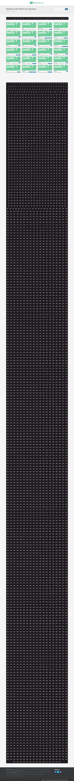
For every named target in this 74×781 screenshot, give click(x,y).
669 (65, 165)
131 (28, 97)
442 (17, 138)
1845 (17, 330)
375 (65, 127)
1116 (56, 224)
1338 (37, 257)
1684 (50, 306)
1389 (17, 265)
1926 (34, 341)
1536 (63, 284)
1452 (37, 273)
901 (8, 197)
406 (34, 132)
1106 (24, 224)
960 (56, 203)
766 (42, 178)
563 (62, 151)
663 (48, 165)
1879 (66, 333)
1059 (56, 216)
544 (8, 151)
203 (54, 105)
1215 (8, 241)
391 (51, 129)
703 (42, 170)
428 (37, 135)
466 (25, 140)
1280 (34, 249)
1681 (40, 306)
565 (8, 154)
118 (51, 94)
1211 (56, 238)
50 (60, 86)
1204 (34, 238)
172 (25, 102)
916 (51, 197)
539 (54, 148)
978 (48, 205)
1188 (43, 235)
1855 (50, 330)
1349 (11, 260)
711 (65, 170)
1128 (34, 227)
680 (37, 167)
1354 (27, 260)
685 (51, 167)
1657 (24, 303)
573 (31, 154)
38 (32, 86)
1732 (21, 314)
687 (56, 167)
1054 (40, 216)
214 (25, 108)
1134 (53, 227)
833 (54, 186)
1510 (40, 281)
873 (48, 192)
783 (31, 181)
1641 (34, 300)
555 (39, 151)
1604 (37, 295)
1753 (27, 317)
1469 (30, 276)
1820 (60, 325)
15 (37, 83)
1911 (47, 338)
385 (34, 129)
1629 (56, 298)
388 (42, 129)
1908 (37, 338)
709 (59, 170)
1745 (63, 314)
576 (39, 154)
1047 (17, 216)
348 (48, 124)
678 (31, 167)
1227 (47, 241)
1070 (30, 219)
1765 (66, 317)
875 (54, 192)
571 (25, 154)
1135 (56, 227)
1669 (63, 303)
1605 (40, 295)
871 (42, 192)
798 (14, 184)
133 (34, 97)
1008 (14, 211)
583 (59, 154)
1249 (56, 243)
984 (65, 205)
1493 (47, 279)
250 (8, 113)
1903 (21, 338)
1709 (8, 311)
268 (59, 113)
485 (20, 143)
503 (11, 146)
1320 (40, 254)
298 (25, 119)
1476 (53, 276)
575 (37, 154)
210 (14, 108)
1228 (50, 241)
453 (48, 138)
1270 (63, 246)
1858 (60, 330)
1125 (24, 227)
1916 (63, 338)
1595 (8, 295)
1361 (50, 260)
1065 (14, 219)
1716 (30, 311)
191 (20, 105)
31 (15, 86)
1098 (60, 222)
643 (51, 162)
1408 (17, 268)
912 (39, 197)
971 (28, 205)
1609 (53, 295)
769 (51, 178)
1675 (21, 306)
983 (62, 205)
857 (62, 189)
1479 (63, 276)
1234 (8, 243)
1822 (66, 325)
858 (65, 189)
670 (8, 167)
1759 (47, 317)
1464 (14, 276)
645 (56, 162)
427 (34, 135)
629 (11, 162)
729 (56, 173)
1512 (47, 281)
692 (11, 170)
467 (28, 140)
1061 (63, 216)
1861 (8, 333)
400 (17, 132)
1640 (30, 300)
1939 (14, 344)
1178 (11, 235)
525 (14, 148)
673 (17, 167)
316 (17, 121)
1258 (24, 246)
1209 (50, 238)
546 (14, 151)
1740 (47, 314)
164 (62, 100)
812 (54, 184)
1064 (11, 219)
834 (56, 186)
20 (49, 83)
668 (62, 165)
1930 (47, 341)
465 (23, 140)
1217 (14, 241)
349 (51, 124)
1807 (17, 325)
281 (37, 116)
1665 (50, 303)
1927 (37, 341)
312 (65, 119)
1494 (50, 279)
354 (65, 124)
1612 (63, 295)
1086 (21, 222)
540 (56, 148)
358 (17, 127)
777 (14, 181)
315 (14, 121)
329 (54, 121)
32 (17, 86)
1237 (17, 243)
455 (54, 138)
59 (22, 89)
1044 (8, 216)
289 (59, 116)
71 (51, 89)
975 (39, 205)
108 (23, 94)
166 (8, 102)
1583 (30, 292)
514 (42, 146)
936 (48, 200)
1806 (14, 325)
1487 (27, 279)
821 (20, 186)
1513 (50, 281)
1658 (27, 303)
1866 (24, 333)
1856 (53, 330)
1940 (17, 344)
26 (63, 83)
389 (45, 129)
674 (20, 167)
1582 (27, 292)
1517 (63, 281)
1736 (34, 314)
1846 (21, 330)
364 (34, 127)
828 (39, 186)
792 (56, 181)
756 (14, 178)
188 (11, 105)
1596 (11, 295)
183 (56, 102)
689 (62, 167)
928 (25, 200)
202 (51, 105)
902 (11, 197)
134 (37, 97)
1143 (21, 230)
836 (62, 186)
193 (25, 105)
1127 (30, 227)
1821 (63, 325)
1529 (40, 284)
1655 (17, 303)
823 (25, 186)
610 (17, 159)
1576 (8, 292)
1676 (24, 306)
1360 (47, 260)
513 (39, 146)
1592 (60, 292)
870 (39, 192)
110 (28, 94)
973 (34, 205)
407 (37, 132)
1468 (27, 276)
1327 (63, 254)
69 (46, 89)
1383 (60, 262)
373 (59, 127)
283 (42, 116)
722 (37, 173)
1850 (34, 330)
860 (11, 192)
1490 (37, 279)
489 (31, 143)
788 (45, 181)
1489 (34, 279)
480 (65, 140)
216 (31, 108)
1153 (53, 230)
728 (54, 173)
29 (10, 86)
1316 (27, 254)
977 (45, 205)
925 (17, 200)
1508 (34, 281)
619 (42, 159)
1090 (34, 222)
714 (14, 173)
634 (25, 162)
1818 (53, 325)
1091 (37, 222)
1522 (17, 284)
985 (7, 208)
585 (65, 154)
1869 (34, 333)
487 (25, 143)
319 (25, 121)
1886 (27, 336)
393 (56, 129)
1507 (30, 281)
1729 (11, 314)
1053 (37, 216)
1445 (14, 273)
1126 (27, 227)
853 (51, 189)
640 (42, 162)
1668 (60, 303)
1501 (11, 281)
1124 (21, 227)
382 (25, 129)
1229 (53, 241)
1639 (27, 300)
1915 (60, 338)
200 (45, 105)
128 (20, 97)
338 (20, 124)
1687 (60, 306)
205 (59, 105)
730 (59, 173)
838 (8, 189)
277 (25, 116)
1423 (66, 268)
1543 (24, 287)
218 (37, 108)
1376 (37, 262)
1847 (24, 330)
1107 (27, 224)
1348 (8, 260)
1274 (14, 249)
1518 (66, 281)
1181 (21, 235)
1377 (40, 262)
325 (42, 121)
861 (14, 192)
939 (56, 200)
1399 (50, 265)
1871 (40, 333)
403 (25, 132)
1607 (47, 295)
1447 (21, 273)
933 (39, 200)
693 (14, 170)
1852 (40, 330)
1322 (47, 254)
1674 (17, 306)
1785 (8, 322)
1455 (47, 273)
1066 (17, 219)
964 (8, 205)
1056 (47, 216)
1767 (11, 319)
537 (48, 148)
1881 (11, 336)
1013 (30, 211)
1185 (34, 235)
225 (56, 108)
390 (48, 129)
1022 (60, 211)
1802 (63, 322)
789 (48, 181)
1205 (37, 238)
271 (8, 116)
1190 (50, 235)
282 (39, 116)
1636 (17, 300)
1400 (53, 265)
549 (23, 151)
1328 (66, 254)
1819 (56, 325)
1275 (17, 249)
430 (42, 135)
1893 (50, 336)
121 (59, 94)
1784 (66, 319)
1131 (43, 227)
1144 (24, 230)
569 (20, 154)
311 (62, 119)
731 (62, 173)
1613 (66, 295)
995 (35, 208)
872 (45, 192)
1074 (43, 219)
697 (25, 170)
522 (65, 146)
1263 (40, 246)
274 (17, 116)
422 (20, 135)
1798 (50, 322)
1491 (40, 279)
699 (31, 170)
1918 (8, 341)
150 (23, 100)
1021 (56, 211)
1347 (66, 257)
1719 (40, 311)
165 (65, 100)
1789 (21, 322)
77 (65, 89)
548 (20, 151)
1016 (40, 211)
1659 (30, 303)
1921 (17, 341)
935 (45, 200)
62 (29, 89)
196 (34, 105)
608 (11, 159)
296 (20, 119)
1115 (53, 224)
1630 (60, 298)
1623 (37, 298)
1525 (27, 284)
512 (37, 146)
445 (25, 138)
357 (14, 127)
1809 (24, 325)
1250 (60, 243)
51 (63, 86)
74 (58, 89)
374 (62, 127)
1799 (53, 322)
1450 (30, 273)
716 (20, 173)
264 (48, 113)
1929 (43, 341)
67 (41, 89)
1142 (17, 230)
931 (34, 200)
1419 (53, 268)
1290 (66, 249)
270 (65, 113)
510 (31, 146)
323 (37, 121)
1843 (11, 330)
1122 (14, 227)
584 (62, 154)
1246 (47, 243)
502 (8, 146)
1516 (60, 281)
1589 (50, 292)
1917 (66, 338)
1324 (53, 254)
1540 (14, 287)
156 (39, 100)
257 (28, 113)
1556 (66, 287)
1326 (60, 254)
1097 (56, 222)
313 (8, 121)
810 (48, 184)
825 (31, 186)
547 (17, 151)
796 (8, 184)
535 (42, 148)
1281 (37, 249)
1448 (24, 273)
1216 (11, 241)
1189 (47, 235)
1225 (40, 241)
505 (17, 146)
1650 (63, 300)
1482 (11, 279)
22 (54, 83)
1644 (43, 300)
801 (23, 184)
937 (51, 200)
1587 (43, 292)
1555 (63, 287)
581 (54, 154)
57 (17, 89)
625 (59, 159)
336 (14, 124)
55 (13, 89)
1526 (30, 284)
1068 (24, 219)
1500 (8, 281)
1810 (27, 325)
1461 (66, 273)
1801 (60, 322)
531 (31, 148)
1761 (53, 317)
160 (51, 100)
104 (11, 94)
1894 (53, 336)
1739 (43, 314)
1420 (56, 268)
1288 (60, 249)
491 (37, 143)
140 (54, 97)
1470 (34, 276)
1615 (11, 298)
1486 (24, 279)
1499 (66, 279)
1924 (27, 341)
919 (59, 197)
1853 (43, 330)
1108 (30, 224)
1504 (21, 281)
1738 (40, 314)
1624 (40, 298)
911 (37, 197)
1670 (66, 303)
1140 (11, 230)
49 (58, 86)
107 (20, 94)
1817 (50, 325)
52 (65, 86)
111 (31, 94)
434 (54, 135)
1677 (27, 306)
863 (20, 192)
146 (11, 100)
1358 (40, 260)
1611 (60, 295)
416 (62, 132)
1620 (27, 298)
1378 (43, 262)
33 (20, 86)
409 (42, 132)
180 (48, 102)
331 (59, 121)
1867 (27, 333)
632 (20, 162)
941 (62, 200)
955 (42, 203)
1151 (47, 230)
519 (56, 146)
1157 (66, 230)
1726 (63, 311)
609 (14, 159)
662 (45, 165)
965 (11, 205)
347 (45, 124)
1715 (27, 311)
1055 (43, 216)
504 (14, 146)
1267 (53, 246)
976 (42, 205)
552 (31, 151)
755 (11, 178)
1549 (43, 287)
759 (23, 178)
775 (8, 181)
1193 (60, 235)
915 (48, 197)
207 (65, 105)
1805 (11, 325)
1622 (34, 298)
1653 (11, 303)
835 (59, 186)
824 (28, 186)
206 (62, 105)
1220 (24, 241)
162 (56, 100)
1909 (40, 338)
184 (59, 102)
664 (51, 165)
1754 (30, 317)
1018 (47, 211)
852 (48, 189)
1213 (63, 238)
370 (51, 127)
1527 (34, 284)
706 (51, 170)
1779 (50, 319)
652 (17, 165)
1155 (60, 230)
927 (23, 200)
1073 (40, 219)
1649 (60, 300)
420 (14, 135)
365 (37, 127)
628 (8, 162)
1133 (50, 227)
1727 (66, 311)
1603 (34, 295)
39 (34, 86)
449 (37, 138)
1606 (43, 295)
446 (28, 138)
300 (31, 119)
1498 (63, 279)
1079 (60, 219)
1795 (40, 322)
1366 (66, 260)
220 (42, 108)
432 (48, 135)
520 (59, 146)
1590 (53, 292)
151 (25, 100)
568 (17, 154)
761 (28, 178)
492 (39, 143)
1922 (21, 341)
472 (42, 140)
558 (48, 151)
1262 (37, 246)
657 (31, 165)
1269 (60, 246)
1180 (17, 235)
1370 (17, 262)
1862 (11, 333)
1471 (37, 276)
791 (54, 181)
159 (48, 100)
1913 (53, 338)
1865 (21, 333)
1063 (8, 219)
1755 (34, 317)
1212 (60, 238)
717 (23, 173)
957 (48, 203)
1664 (47, 303)
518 (54, 146)
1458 (56, 273)
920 (62, 197)
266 (54, 113)
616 (34, 159)
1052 (34, 216)
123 (65, 94)
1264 (43, 246)
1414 (37, 268)
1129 (37, 227)
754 (8, 178)
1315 (24, 254)
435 (56, 135)
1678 (30, 306)
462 (14, 140)
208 (8, 108)
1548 (40, 287)
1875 (53, 333)
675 (23, 167)
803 (28, 184)
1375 (34, 262)
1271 (66, 246)
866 (28, 192)
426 (31, 135)
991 (24, 208)
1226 (43, 241)
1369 (14, 262)
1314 (21, 254)
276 (23, 116)
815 (62, 184)
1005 (66, 208)
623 (54, 159)
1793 (34, 322)
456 (56, 138)
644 (54, 162)
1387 (11, 265)
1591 (56, 292)
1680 (37, 306)
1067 (21, 219)
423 (23, 135)
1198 (14, 238)
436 (59, 135)
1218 (17, 241)
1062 (66, 216)
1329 (8, 257)
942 (65, 200)
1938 (11, 344)
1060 (60, 216)
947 (20, 203)
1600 (24, 295)
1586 (40, 292)
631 (17, 162)
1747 (8, 317)
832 (51, 186)
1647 (53, 300)
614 (28, 159)
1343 (53, 257)
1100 (66, 222)
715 (17, 173)
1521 (14, 284)
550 (25, 151)
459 (65, 138)
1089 (30, 222)
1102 (11, 224)
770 (54, 178)
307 (51, 119)
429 (39, 135)
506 (20, 146)
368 (45, 127)
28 (8, 86)
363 (31, 127)
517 (51, 146)
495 (48, 143)
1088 (27, 222)
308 (54, 119)
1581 (24, 292)
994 (33, 208)
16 (39, 83)
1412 (30, 268)
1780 (53, 319)
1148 (37, 230)
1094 (47, 222)
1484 (17, 279)
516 (48, 146)
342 (31, 124)
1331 (14, 257)
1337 (34, 257)
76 (63, 89)
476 (54, 140)
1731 (17, 314)
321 (31, 121)
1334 (24, 257)
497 (54, 143)
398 (11, 132)
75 (60, 89)
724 (42, 173)
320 (28, 121)
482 (11, 143)
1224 (37, 241)
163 (59, 100)
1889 (37, 336)
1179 (14, 235)
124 (8, 97)
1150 (43, 230)
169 (17, 102)
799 (17, 184)
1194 (63, 235)
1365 (63, 260)
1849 (30, 330)
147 (14, 100)
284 (45, 116)
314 (11, 121)
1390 (21, 265)
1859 (63, 330)
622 (51, 159)
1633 (8, 300)
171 (23, 102)
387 (39, 129)
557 (45, 151)
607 (8, 159)
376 (8, 129)
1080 (63, 219)
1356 (34, 260)
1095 (50, 222)
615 (31, 159)
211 (17, 108)
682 (42, 167)
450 (39, 138)
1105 (21, 224)
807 (39, 184)
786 (39, 181)
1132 (47, 227)
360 (23, 127)
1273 (11, 249)
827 (37, 186)
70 (48, 89)
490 (34, 143)
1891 (43, 336)
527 (20, 148)
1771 (24, 319)
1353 (24, 260)
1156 (63, 230)
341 (28, 124)
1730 (14, 314)
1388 (14, 265)
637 (34, 162)
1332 (17, 257)
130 (25, 97)
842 (20, 189)
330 (56, 121)
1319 (37, 254)
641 (45, 162)
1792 (30, 322)
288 (56, 116)
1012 (27, 211)
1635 (14, 300)
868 (34, 192)
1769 (17, 319)
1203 (30, 238)
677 (28, 167)
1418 (50, 268)
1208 (47, 238)
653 (20, 165)
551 (28, 151)
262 (42, 113)
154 (34, 100)
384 (31, 129)
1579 (17, 292)
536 (45, 148)
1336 (30, 257)
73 (56, 89)
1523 (21, 284)
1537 (66, 284)
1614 (8, 298)
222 (48, 108)
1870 (37, 333)
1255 (14, 246)
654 (23, 165)
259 (34, 113)
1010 (21, 211)
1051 (30, 216)
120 (56, 94)
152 (28, 100)
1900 (11, 338)
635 (28, 162)
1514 (53, 281)
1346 (63, 257)
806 (37, 184)
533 (37, 148)
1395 (37, 265)
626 (62, 159)
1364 (60, 260)
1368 (11, 262)
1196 (8, 238)
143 (62, 97)
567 (14, 154)
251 (11, 113)
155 (37, 100)
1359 (43, 260)
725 (45, 173)
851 (45, 189)
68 (44, 89)
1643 (40, 300)
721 (34, 173)
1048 (21, 216)
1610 (56, 295)
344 (37, 124)
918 (56, 197)
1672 (11, 306)
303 (39, 119)
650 (11, 165)
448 (34, 138)
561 (56, 151)
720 (31, 173)
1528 (37, 284)
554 (37, 151)
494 (45, 143)
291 (65, 116)
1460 (63, 273)
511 (34, 146)
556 (42, 151)
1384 (63, 262)
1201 (24, 238)
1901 (14, 338)
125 (11, 97)
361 (25, 127)
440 (11, 138)
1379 (47, 262)
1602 (30, 295)
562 (59, 151)
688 (59, 167)
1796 (43, 322)
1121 (11, 227)
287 (54, 116)
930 (31, 200)
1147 (34, 230)
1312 (14, 254)
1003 (60, 208)
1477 (56, 276)
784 (34, 181)
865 (25, 192)
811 (51, 184)
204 (56, 105)
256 (25, 113)
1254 (11, 246)
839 (11, 189)
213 (23, 108)
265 (51, 113)
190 (17, 105)
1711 (14, 311)
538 (51, 148)
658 (34, 165)
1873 (47, 333)
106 (17, 94)
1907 (34, 338)
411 (48, 132)
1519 (8, 284)
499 (59, 143)
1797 (47, 322)
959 (54, 203)
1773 (30, 319)
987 (13, 208)
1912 (50, 338)
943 (8, 203)
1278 (27, 249)
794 (62, 181)
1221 (27, 241)
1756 (37, 317)
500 (62, 143)
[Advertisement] (37, 76)
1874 (50, 333)
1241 (30, 243)
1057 (50, 216)
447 (31, 138)
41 (39, 86)
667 (59, 165)
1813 (37, 325)
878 (62, 192)
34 (22, 86)
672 (14, 167)
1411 (27, 268)
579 (48, 154)
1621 (30, 298)
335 (11, 124)
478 (59, 140)
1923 (24, 341)
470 (37, 140)
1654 (14, 303)
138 (48, 97)
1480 (66, 276)
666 (56, 165)
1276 (21, 249)
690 (65, 167)
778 (17, 181)
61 (27, 89)
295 (17, 119)
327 (48, 121)
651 (14, 165)
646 (59, 162)
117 (48, 94)
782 (28, 181)
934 (42, 200)
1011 (24, 211)
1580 (21, 292)
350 (54, 124)
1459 (60, 273)
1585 (37, 292)
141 (56, 97)
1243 (37, 243)
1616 (14, 298)
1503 (17, 281)
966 (14, 205)
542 (62, 148)
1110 (37, 224)
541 (59, 148)
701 (37, 170)
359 (20, 127)
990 (21, 208)
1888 (34, 336)
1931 (50, 341)
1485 (21, 279)
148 (17, 100)
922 (8, 200)
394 (59, 129)
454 (51, 138)
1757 (40, 317)
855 (56, 189)
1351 (17, 260)
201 (48, 105)
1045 (11, 216)
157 (42, 100)
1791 (27, 322)
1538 (8, 287)
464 (20, 140)
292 (8, 119)
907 (25, 197)
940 (59, 200)
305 (45, 119)
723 (39, 173)
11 (27, 83)
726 (48, 173)
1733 (24, 314)
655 (25, 165)
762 (31, 178)
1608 (50, 295)
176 (37, 102)
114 (39, 94)
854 (54, 189)
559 (51, 151)
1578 (14, 292)
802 (25, 184)
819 (14, 186)
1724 (56, 311)
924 (14, 200)
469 (34, 140)
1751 (21, 317)
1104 (17, 224)
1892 (47, 336)
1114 (50, 224)
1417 (47, 268)
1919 (11, 341)
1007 (11, 211)
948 (23, 203)
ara (66, 9)
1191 (53, 235)
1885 (24, 336)
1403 (63, 265)
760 (25, 178)
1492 (43, 279)
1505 (24, 281)
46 (51, 86)
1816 (47, 325)
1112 (43, 224)
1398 (47, 265)
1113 (47, 224)
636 (31, 162)
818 (11, 186)
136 (42, 97)
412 (51, 132)
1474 (47, 276)
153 (31, 100)
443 (20, 138)
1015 (37, 211)
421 (17, 135)
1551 (50, 287)
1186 (37, 235)
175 (34, 102)
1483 (14, 279)
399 (14, 132)
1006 (8, 211)
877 (59, 192)
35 (25, 86)
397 (8, 132)
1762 (56, 317)
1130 (40, 227)
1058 (53, 216)
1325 (56, 254)
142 (59, 97)
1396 (40, 265)
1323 (50, 254)
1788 (17, 322)
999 (47, 208)
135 (39, 97)
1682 (43, 306)
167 (11, 102)
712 (8, 173)
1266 (50, 246)
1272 (8, 249)
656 (28, 165)
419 (11, 135)
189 (14, 105)
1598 (17, 295)
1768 (14, 319)
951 (31, 203)
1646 (50, 300)
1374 (30, 262)
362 (28, 127)
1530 (43, 284)
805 (34, 184)
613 (25, 159)
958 (51, 203)
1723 (53, 311)
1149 (40, 230)
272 (11, 116)
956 (45, 203)
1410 (24, 268)
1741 (50, 314)
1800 (56, 322)
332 (62, 121)
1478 (60, 276)
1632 (66, 298)
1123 (17, 227)
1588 (47, 292)
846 (31, 189)
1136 (60, 227)
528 (23, 148)
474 (48, 140)
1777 (43, 319)
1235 (11, 243)
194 (28, 105)
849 (39, 189)
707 (54, 170)
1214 (66, 238)
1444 (11, 273)
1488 (30, 279)
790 (51, 181)
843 (23, 189)
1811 (30, 325)
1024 (66, 211)
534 (39, 148)
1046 (14, 216)
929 (28, 200)
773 (62, 178)
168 (14, 102)
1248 (53, 243)
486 (23, 143)
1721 (47, 311)
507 (23, 146)
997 (41, 208)
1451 (34, 273)
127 (17, 97)
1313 (17, 254)
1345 (60, 257)
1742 (53, 314)
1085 (17, 222)
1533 (53, 284)
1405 (8, 268)
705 (48, 170)
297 (23, 119)
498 (56, 143)
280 (34, 116)
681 (39, 167)
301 (34, 119)
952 (34, 203)
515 (45, 146)
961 (59, 203)
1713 (21, 311)
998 (44, 208)
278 (28, 116)
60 (25, 89)
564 (65, 151)
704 (45, 170)
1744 (60, 314)
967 (17, 205)
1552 (53, 287)
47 (53, 86)
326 (45, 121)
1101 (8, 224)
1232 (63, 241)
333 (65, 121)
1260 (30, 246)
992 (27, 208)
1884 (21, 336)
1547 (37, 287)
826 (34, 186)
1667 (56, 303)
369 (48, 127)
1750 (17, 317)
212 (20, 108)
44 (46, 86)
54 (10, 89)
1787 (14, 322)
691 (8, 170)
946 (17, 203)
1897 (63, 336)
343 (34, 124)
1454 (43, 273)
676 (25, 167)
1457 (53, 273)
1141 (14, 230)
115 (42, 94)
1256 (17, 246)
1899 (8, 338)
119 (54, 94)
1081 (66, 219)
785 (37, 181)
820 (17, 186)
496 (51, 143)
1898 (66, 336)
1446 (17, 273)
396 (65, 129)
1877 (60, 333)
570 (23, 154)
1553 (56, 287)
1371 (21, 262)
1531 (47, 284)
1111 (40, 224)
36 (27, 86)
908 (28, 197)
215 (28, 108)
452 (45, 138)
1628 (53, 298)
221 (45, 108)
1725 (60, 311)
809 (45, 184)
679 (34, 167)
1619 (24, 298)
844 (25, 189)
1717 (34, 311)
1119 (66, 224)
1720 (43, 311)
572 (28, 154)
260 (37, 113)
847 (34, 189)
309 (56, 119)
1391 (24, 265)
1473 (43, 276)
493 (42, 143)
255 (23, 113)
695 (20, 170)
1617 (17, 298)
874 (51, 192)
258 (31, 113)
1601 (27, 295)
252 (14, 113)
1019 (50, 211)
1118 (63, 224)
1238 (21, 243)
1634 (11, 300)
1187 (40, 235)
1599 (21, 295)
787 (42, 181)
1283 (43, 249)
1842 (8, 330)
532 (34, 148)
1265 (47, 246)
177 (39, 102)
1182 (24, 235)
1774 (34, 319)
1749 (14, 317)
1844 (14, 330)
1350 (14, 260)
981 (56, 205)
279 (31, 116)
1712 (17, 311)
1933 (56, 341)
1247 (50, 243)
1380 (50, 262)
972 (31, 205)
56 (15, 89)
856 (59, 189)
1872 (43, 333)
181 (51, 102)
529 (25, 148)
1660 (34, 303)
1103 (14, 224)
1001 (53, 208)
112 (34, 94)
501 (65, 143)
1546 (34, 287)
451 (42, 138)
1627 (50, 298)
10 (25, 83)
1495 (53, 279)
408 (39, 132)
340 (25, 124)
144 (65, 97)
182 (54, 102)
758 (20, 178)
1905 (27, 338)
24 (58, 83)
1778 (47, 319)
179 (45, 102)
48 (56, 86)
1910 (43, 338)
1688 (63, 306)
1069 (27, 219)
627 (65, 159)
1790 (24, 322)
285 (48, 116)
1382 (56, 262)
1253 (8, 246)
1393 (30, 265)
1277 (24, 249)
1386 (8, 265)
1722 (50, 311)
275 (20, 116)
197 (37, 105)
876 (56, 192)
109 (25, 94)
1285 (50, 249)
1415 (40, 268)
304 (42, 119)
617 (37, 159)
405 (31, 132)
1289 (63, 249)
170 (20, 102)
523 (8, 148)
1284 (47, 249)
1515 (56, 281)
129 (23, 97)
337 (17, 124)
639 (39, 162)
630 (14, 162)
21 (51, 83)
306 (48, 119)
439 (8, 138)
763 (34, 178)
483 (14, 143)
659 (37, 165)
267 (56, 113)
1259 (27, 246)
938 (54, 200)
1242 (34, 243)
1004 (63, 208)
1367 (8, 262)
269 (62, 113)
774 (65, 178)
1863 (14, 333)
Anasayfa (7, 11)
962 (62, 203)
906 (23, 197)
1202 (27, 238)
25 (61, 83)
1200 (21, 238)
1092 (40, 222)
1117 (60, 224)
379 (17, 129)
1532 (50, 284)
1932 (53, 341)
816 (65, 184)
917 (54, 197)
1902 (17, 338)
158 (45, 100)
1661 (37, 303)
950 (28, 203)
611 (20, 159)
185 (62, 102)
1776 (40, 319)
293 (11, 119)
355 (8, 127)
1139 (8, 230)
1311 (11, 254)
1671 (8, 306)
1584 (34, 292)
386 (37, 129)
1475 (50, 276)
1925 (30, 341)
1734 (27, 314)
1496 (56, 279)
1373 (27, 262)
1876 (56, 333)
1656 (21, 303)
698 (28, 170)
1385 (66, 262)
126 (14, 97)
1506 (27, 281)
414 (56, 132)
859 (8, 192)
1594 (66, 292)
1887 (30, 336)
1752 (24, 317)
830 (45, 186)
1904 (24, 338)
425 (28, 135)
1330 (11, 257)
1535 (60, 284)
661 (42, 165)
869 (37, 192)
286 (51, 116)
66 (39, 89)
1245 (43, 243)
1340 (43, 257)
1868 (30, 333)
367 (42, 127)
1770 (21, 319)
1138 (66, 227)
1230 (56, 241)
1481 (8, 279)
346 (42, 124)
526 (17, 148)
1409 (21, 268)
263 (45, 113)
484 (17, 143)
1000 (50, 208)
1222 (30, 241)
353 (62, 124)
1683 (47, 306)
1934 (60, 341)
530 (28, 148)
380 (20, 129)
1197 (11, 238)
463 (17, 140)
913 (42, 197)
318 (23, 121)
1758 (43, 317)
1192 (56, 235)
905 (20, 197)
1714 (24, 311)
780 (23, 181)
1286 (53, 249)
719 (28, 173)
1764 (63, 317)
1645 (47, 300)
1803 (66, 322)
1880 (8, 336)
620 (45, 159)
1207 (43, 238)
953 (37, 203)
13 (32, 83)
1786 (11, 322)
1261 (34, 246)
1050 (27, 216)
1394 (34, 265)
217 (34, 108)
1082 (8, 222)
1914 (56, 338)
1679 (34, 306)
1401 (56, 265)
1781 (56, 319)
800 (20, 184)
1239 (24, 243)
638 (37, 162)
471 (39, 140)
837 (65, 186)
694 (17, 170)
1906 (30, 338)
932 (37, 200)
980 (54, 205)
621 (48, 159)
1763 (60, 317)
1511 (43, 281)
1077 (53, 219)
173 (28, 102)
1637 (21, 300)
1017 (43, 211)
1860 (66, 330)
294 (14, 119)
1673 (14, 306)
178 (42, 102)
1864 (17, 333)
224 (54, 108)
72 (53, 89)
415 (59, 132)
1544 (27, 287)
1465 (17, 276)
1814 (40, 325)
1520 (11, 284)
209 (11, 108)
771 (56, 178)
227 (62, 108)
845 (28, 189)
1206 (40, 238)
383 (28, 129)
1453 (40, 273)
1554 (60, 287)
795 (65, 181)
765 (39, 178)
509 (28, 146)
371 (54, 127)
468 (31, 140)
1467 (24, 276)
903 (14, 197)
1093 (43, 222)
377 (11, 129)
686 (54, 167)
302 (37, 119)
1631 (63, 298)
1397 (43, 265)
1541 (17, 287)
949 (25, 203)
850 (42, 189)
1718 (37, 311)
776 (11, 181)
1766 (8, 319)
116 (45, 94)
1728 (8, 314)
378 (14, 129)
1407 (14, 268)
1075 (47, 219)
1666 (53, 303)
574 (34, 154)
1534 (56, 284)
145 (8, 100)
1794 (37, 322)
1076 (50, 219)
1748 (11, 317)
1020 (53, 211)
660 (39, 165)
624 (56, 159)
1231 (60, 241)
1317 (30, 254)
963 (65, 203)
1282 (40, 249)
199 (42, 105)
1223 (34, 241)
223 (51, 108)
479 (62, 140)
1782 (60, 319)
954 (39, 203)
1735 (30, 314)
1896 (60, 336)
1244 (40, 243)
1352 (21, 260)
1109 (34, 224)
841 (17, 189)
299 (28, 119)
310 (59, 119)
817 (8, 186)
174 (31, 102)
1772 (27, 319)
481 (8, 143)
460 (8, 140)
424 (25, 135)
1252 (66, 243)
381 (23, 129)
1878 (63, 333)
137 (45, 97)
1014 (34, 211)
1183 (27, 235)
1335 (27, 257)
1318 (34, 254)
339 (23, 124)
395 (62, 129)
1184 (30, 235)
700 (34, 170)
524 (11, 148)
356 (11, 127)
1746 (66, 314)
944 (11, 203)
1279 (30, 249)
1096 (53, 222)
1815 (43, 325)
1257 (21, 246)
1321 (43, 254)
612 (23, 159)
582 (56, 154)
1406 (11, 268)
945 (14, 203)
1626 (47, 298)
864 (23, 192)
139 (51, 97)
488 (28, 143)
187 (8, 105)
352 (59, 124)
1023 (63, 211)
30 (13, 86)
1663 (43, 303)
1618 (21, 298)
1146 (30, 230)
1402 (60, 265)
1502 (14, 281)
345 (39, 124)
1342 (50, 257)
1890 (40, 336)
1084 (14, 222)
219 (39, 108)
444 (23, 138)
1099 (63, 222)
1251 (63, 243)
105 (14, 94)
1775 (37, 319)
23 (56, 83)
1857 (56, 330)
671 (11, 167)
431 (45, 135)
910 (34, 197)
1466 (21, 276)
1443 (8, 273)
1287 (56, 249)
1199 (17, 238)
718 (25, 173)
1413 (34, 268)
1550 (47, 287)
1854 (47, 330)
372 (56, 127)
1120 (8, 227)
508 (25, 146)
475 (51, 140)
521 (62, 146)
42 (41, 86)
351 (56, 124)
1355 (30, 260)
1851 (37, 330)
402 (23, 132)
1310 (8, 254)
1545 (30, 287)
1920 (14, 341)
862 (17, 192)
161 (54, 100)
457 (59, 138)
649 (8, 165)
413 (54, 132)
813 (56, 184)
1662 (40, 303)
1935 (63, 341)
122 (62, 94)
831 (48, 186)
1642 (37, 300)
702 (39, 170)
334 (8, 124)
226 (59, 108)
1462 (8, 276)
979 (51, 205)
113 (37, 94)
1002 (56, 208)
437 (62, 135)
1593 (63, 292)
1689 (66, 306)
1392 (27, 265)
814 (59, 184)
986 (10, 208)
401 (20, 132)
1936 (66, 341)
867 (31, 192)
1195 (66, 235)
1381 (53, 262)
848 (37, 189)
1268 (56, 246)
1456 (50, 273)
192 (23, 105)
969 (23, 205)
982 (59, 205)
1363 (56, 260)
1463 (11, 276)
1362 (53, 260)
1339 (40, 257)
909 (31, 197)
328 (51, 121)
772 (59, 178)
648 (65, 162)
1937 (8, 344)
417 (65, 132)
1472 (40, 276)
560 (54, 151)
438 (65, 135)
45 (48, 86)
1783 (63, 319)
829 (42, 186)
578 (45, 154)
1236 (14, 243)
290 (62, 116)
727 (51, 173)
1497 (60, 279)
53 (8, 89)
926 (20, 200)
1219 (21, 241)
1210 (53, 238)
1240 (27, 243)
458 (62, 138)
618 (39, 159)
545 (11, 151)
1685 (53, 306)
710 (62, 170)
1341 (47, 257)
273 (14, 116)
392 (54, 129)
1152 (50, 230)
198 (39, 105)
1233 (66, 241)
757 (17, 178)
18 (44, 83)
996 (38, 208)
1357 (37, 260)
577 (42, 154)
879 (65, 192)
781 (25, 181)
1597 (14, 295)
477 (56, 140)
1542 (21, 287)
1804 (8, 325)
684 (48, 167)
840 (14, 189)
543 (65, 148)
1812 (34, 325)
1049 (24, 216)
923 (11, 200)
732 (65, 173)
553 (34, 151)
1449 (27, 273)
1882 (14, 336)
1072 (37, 219)
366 (39, 127)
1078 (56, 219)
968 (20, 205)
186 (65, 102)
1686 (56, 306)
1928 (40, 341)
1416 (43, 268)
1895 (56, 336)
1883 (17, 336)
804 (31, 184)
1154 (56, 230)
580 (51, 154)
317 (20, 121)
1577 (11, 292)
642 (48, 162)
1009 (17, 211)
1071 (34, 219)
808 (42, 184)
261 (39, 113)
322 (34, 121)
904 (17, 197)
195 (31, 105)
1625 (43, 298)
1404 (66, 265)
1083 (11, 222)
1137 (63, 227)
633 (23, 162)
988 (16, 208)
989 (18, 208)
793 (59, 181)
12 (30, 83)
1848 (27, 330)
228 (65, 108)
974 (37, 205)
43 (44, 86)
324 (39, 121)
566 (11, 154)
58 (20, 89)
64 (34, 89)
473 (45, 140)
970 (25, 205)
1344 (56, 257)
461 (11, 140)
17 (42, 83)
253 (17, 113)
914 (45, 197)
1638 (24, 300)
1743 (56, 314)
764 (37, 178)
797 (11, 184)
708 (56, 170)
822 (23, 186)
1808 (21, 325)
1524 (24, 284)
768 (48, 178)
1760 (50, 317)
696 (23, 170)
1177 (8, 235)
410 (45, 132)
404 (28, 132)
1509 (37, 281)
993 (30, 208)
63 (32, 89)
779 (20, 181)
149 (20, 100)
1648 (56, 300)
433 (51, 135)
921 (65, 197)
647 (62, 162)
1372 (24, 262)
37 (29, 86)
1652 (8, 303)
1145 (27, 230)
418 (8, 135)
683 (45, 167)
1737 (37, 314)
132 (31, 97)
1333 (21, 257)
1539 (11, 287)
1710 (11, 311)
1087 (24, 222)
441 (14, 138)
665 (54, 165)
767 (45, 178)
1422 (63, 268)
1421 (60, 268)
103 (8, 94)
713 (11, 173)
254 (20, 113)
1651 (66, 300)
